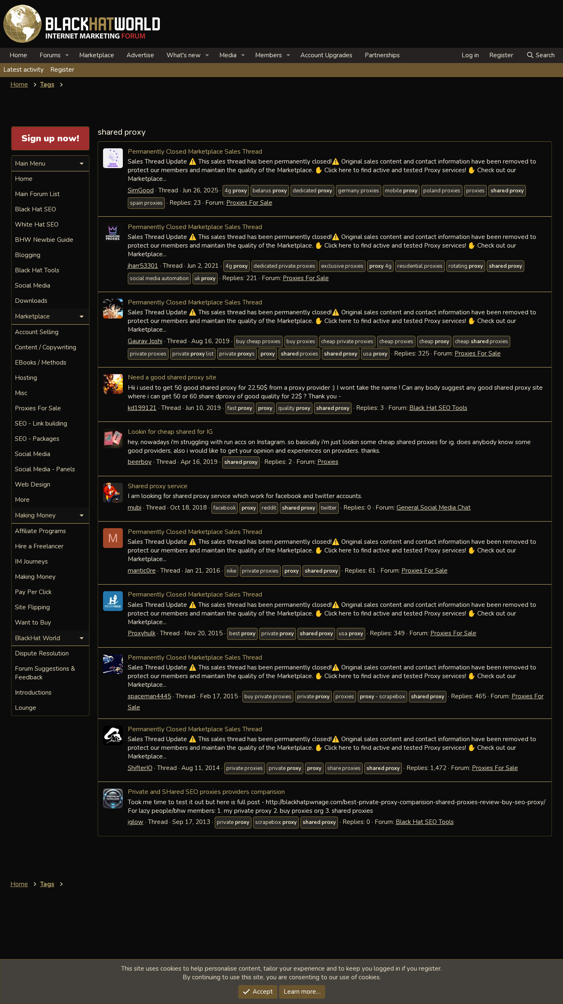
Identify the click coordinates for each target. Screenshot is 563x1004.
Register (62, 70)
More (22, 500)
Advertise (140, 55)
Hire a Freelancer (39, 546)
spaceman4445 (149, 696)
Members (268, 55)
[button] (67, 55)
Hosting (26, 378)
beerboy (140, 462)
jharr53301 (143, 266)
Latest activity (23, 70)
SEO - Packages (37, 439)
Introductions (33, 692)
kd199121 (142, 408)
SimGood (141, 190)
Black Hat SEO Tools (438, 408)
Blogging (27, 255)
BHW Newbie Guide (44, 240)
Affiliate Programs (40, 531)
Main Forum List (37, 194)
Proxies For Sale (249, 203)
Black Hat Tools (37, 270)
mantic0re (142, 570)
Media (228, 55)
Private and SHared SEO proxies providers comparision (206, 791)
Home (18, 55)
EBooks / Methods (40, 362)
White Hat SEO (37, 224)
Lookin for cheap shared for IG (170, 431)
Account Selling (37, 332)
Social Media (32, 285)
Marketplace (96, 55)
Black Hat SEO (35, 209)
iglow (135, 822)
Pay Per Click (33, 592)
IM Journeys (31, 561)
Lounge (25, 708)
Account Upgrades (326, 55)
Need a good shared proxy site (172, 377)
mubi (134, 507)
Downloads (31, 301)
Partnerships (382, 55)
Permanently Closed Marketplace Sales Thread (195, 151)
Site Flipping (32, 607)
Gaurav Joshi (145, 341)
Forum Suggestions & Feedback (45, 673)
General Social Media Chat (433, 507)
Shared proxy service (158, 486)
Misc (21, 393)
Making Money (35, 577)
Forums (50, 55)
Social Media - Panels (45, 469)
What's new (184, 55)
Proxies (327, 462)
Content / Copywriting (45, 347)
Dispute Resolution (42, 653)
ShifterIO (140, 768)
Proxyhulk (141, 633)
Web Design (32, 484)
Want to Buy (33, 622)
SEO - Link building (41, 423)
